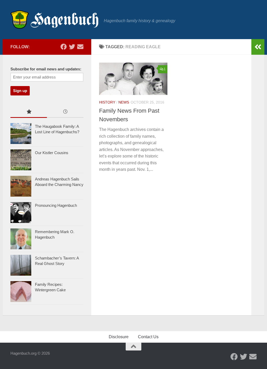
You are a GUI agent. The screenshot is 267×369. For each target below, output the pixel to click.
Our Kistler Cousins (51, 152)
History (107, 102)
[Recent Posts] (65, 112)
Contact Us (148, 337)
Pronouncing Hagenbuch (56, 205)
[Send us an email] (80, 47)
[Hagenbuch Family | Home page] (54, 19)
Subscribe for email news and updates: (45, 69)
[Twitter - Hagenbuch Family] (72, 47)
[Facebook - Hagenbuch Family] (63, 47)
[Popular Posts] (28, 112)
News (123, 102)
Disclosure (119, 337)
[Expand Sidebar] (257, 47)
